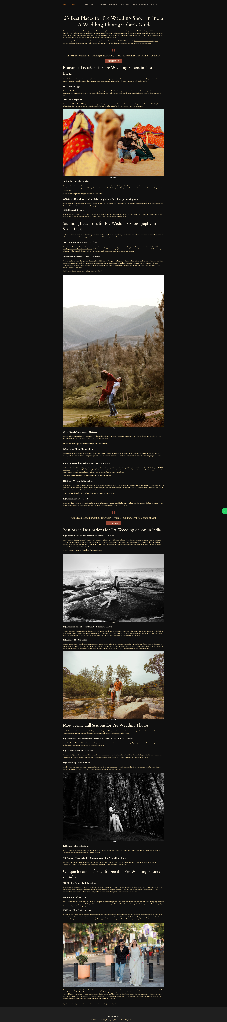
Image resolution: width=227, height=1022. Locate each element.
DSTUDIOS (69, 4)
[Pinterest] (118, 1016)
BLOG (122, 4)
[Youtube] (115, 1016)
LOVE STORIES (103, 4)
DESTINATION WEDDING (139, 4)
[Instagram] (112, 1016)
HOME (86, 4)
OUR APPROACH (113, 4)
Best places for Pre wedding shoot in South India (90, 444)
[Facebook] (109, 1016)
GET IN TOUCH (154, 4)
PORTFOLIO (94, 4)
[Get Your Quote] (224, 511)
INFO (127, 4)
